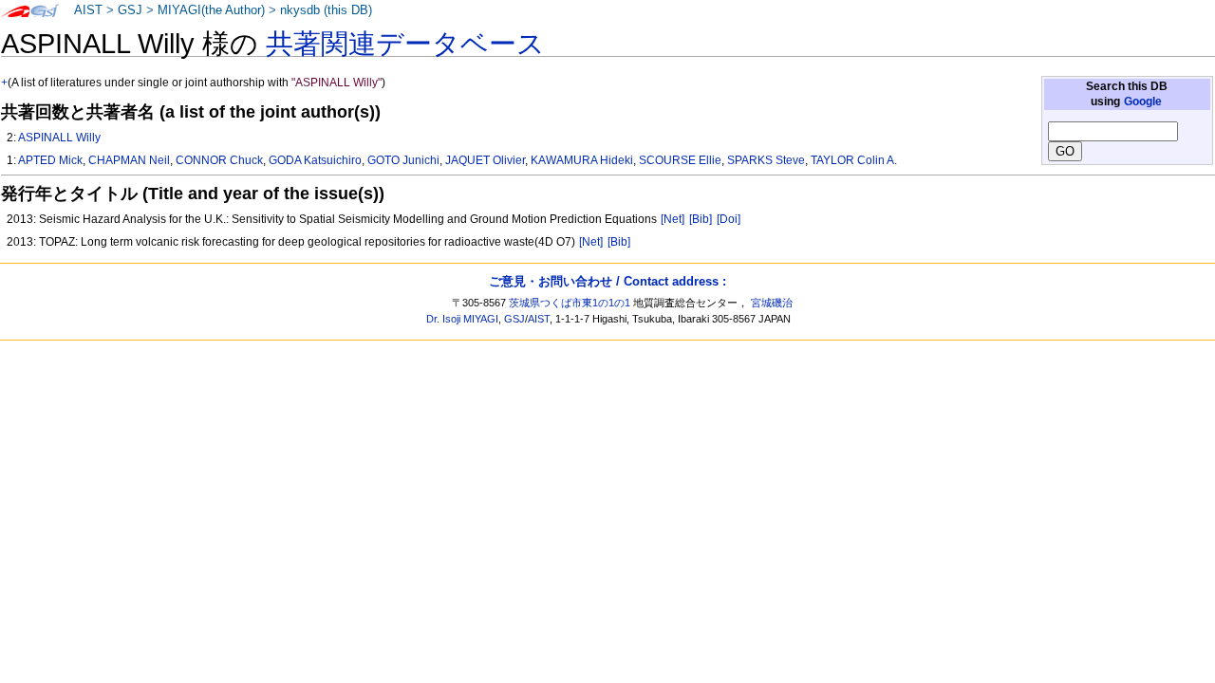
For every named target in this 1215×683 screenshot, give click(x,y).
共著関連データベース (405, 43)
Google (1143, 101)
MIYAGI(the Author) (211, 10)
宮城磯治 (772, 302)
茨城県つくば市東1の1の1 (569, 302)
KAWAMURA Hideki (582, 160)
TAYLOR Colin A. (854, 160)
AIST (88, 10)
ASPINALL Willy (59, 137)
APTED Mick (50, 160)
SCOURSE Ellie (680, 160)
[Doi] (728, 219)
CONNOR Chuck (219, 160)
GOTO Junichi (403, 160)
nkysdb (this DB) (326, 10)
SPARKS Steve (766, 160)
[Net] (672, 219)
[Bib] (700, 219)
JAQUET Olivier (485, 160)
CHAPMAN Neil (129, 160)
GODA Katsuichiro (315, 160)
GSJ (130, 10)
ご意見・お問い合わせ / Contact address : (607, 281)
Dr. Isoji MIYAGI (462, 318)
